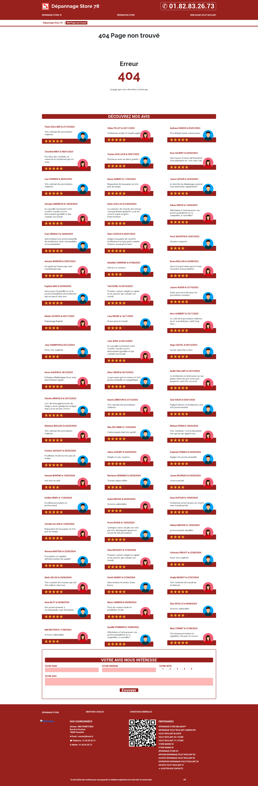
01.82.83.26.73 (89, 740)
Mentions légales (95, 712)
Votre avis (51, 676)
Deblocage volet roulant (203, 15)
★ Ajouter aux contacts (171, 768)
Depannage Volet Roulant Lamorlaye (177, 730)
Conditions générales (141, 712)
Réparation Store (126, 15)
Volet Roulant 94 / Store (171, 737)
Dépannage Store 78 (52, 15)
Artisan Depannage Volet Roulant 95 (177, 754)
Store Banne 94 (166, 744)
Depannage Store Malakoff (172, 727)
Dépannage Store (50, 712)
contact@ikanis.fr (85, 736)
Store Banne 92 (166, 747)
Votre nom (51, 666)
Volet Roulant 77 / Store (171, 740)
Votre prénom (110, 666)
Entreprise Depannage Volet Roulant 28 (178, 761)
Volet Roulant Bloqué (170, 734)
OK (184, 780)
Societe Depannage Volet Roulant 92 (177, 758)
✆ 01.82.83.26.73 (188, 6)
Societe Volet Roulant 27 (171, 765)
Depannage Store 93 (168, 751)
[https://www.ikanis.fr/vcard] (142, 733)
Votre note (165, 666)
